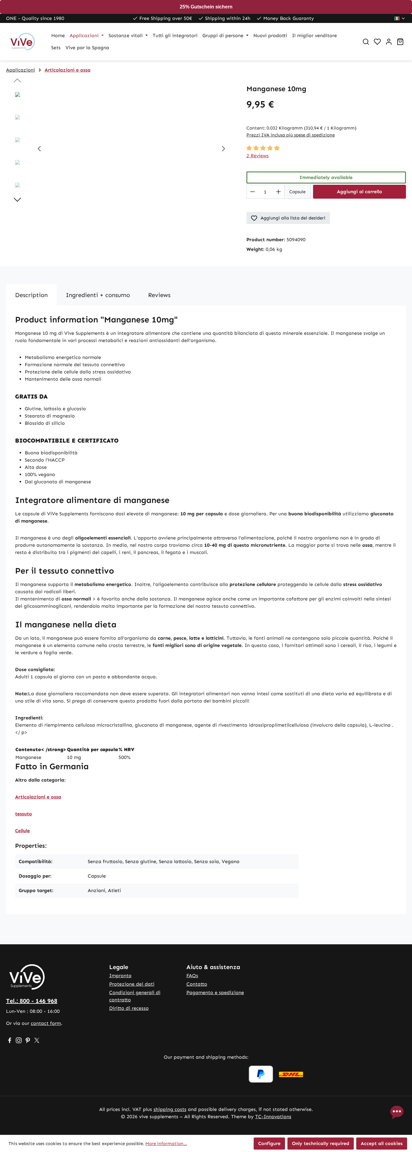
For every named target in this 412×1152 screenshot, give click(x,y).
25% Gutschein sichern (206, 6)
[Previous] (39, 149)
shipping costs (170, 1109)
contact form (46, 1023)
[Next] (223, 149)
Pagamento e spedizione (215, 992)
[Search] (366, 41)
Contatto (196, 984)
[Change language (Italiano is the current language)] (400, 18)
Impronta (120, 975)
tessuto (23, 814)
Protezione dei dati (131, 984)
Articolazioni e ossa (38, 797)
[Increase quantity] (278, 192)
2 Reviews (257, 155)
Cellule (22, 831)
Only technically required (320, 1143)
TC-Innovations (273, 1116)
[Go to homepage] (22, 41)
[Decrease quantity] (252, 192)
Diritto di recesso (129, 1008)
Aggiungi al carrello (359, 191)
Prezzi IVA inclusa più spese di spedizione (290, 135)
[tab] (31, 295)
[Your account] (389, 41)
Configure (269, 1143)
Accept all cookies (382, 1143)
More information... (166, 1143)
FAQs (192, 975)
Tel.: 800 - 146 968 (31, 1000)
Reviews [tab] (159, 295)
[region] (120, 149)
